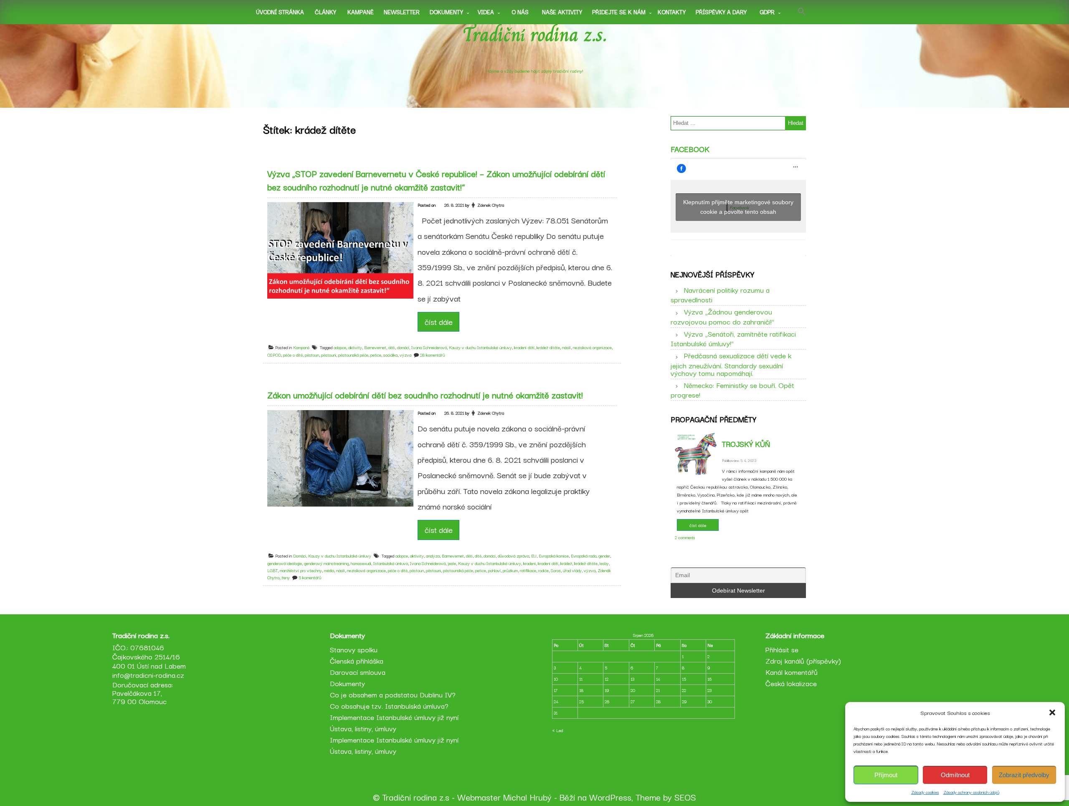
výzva (405, 354)
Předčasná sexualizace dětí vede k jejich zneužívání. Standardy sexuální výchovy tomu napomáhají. (731, 364)
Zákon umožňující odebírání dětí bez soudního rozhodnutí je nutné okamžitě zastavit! (425, 394)
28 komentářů (432, 354)
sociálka (390, 354)
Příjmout (885, 774)
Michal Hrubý (527, 796)
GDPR (767, 11)
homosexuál (361, 563)
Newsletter (402, 11)
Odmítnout (955, 774)
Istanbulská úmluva (390, 563)
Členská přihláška (356, 660)
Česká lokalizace (791, 683)
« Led (557, 730)
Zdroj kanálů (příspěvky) (803, 660)
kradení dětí (524, 347)
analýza (433, 555)
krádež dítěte (548, 347)
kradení (529, 563)
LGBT (272, 570)
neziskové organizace (592, 347)
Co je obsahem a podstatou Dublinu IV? (393, 694)
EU (534, 555)
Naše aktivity (562, 11)
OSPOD (274, 354)
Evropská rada (583, 555)
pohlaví (494, 570)
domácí (403, 347)
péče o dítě (293, 354)
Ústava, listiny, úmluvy (363, 728)
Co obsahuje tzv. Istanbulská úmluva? (389, 705)
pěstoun (312, 354)
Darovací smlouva (357, 671)
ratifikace (528, 570)
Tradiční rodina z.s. (535, 35)
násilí (566, 347)
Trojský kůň (746, 443)
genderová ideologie (284, 563)
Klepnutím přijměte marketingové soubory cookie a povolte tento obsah (738, 207)
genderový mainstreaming (326, 563)
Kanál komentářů (791, 671)
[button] (1052, 712)
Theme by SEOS (666, 796)
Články (325, 11)
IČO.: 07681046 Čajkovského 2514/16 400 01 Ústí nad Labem (149, 656)
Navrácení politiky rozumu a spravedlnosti (720, 294)
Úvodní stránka (280, 11)
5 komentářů (310, 577)
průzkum (510, 570)
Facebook (690, 149)
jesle (452, 563)
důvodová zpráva (513, 555)
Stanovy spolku (353, 649)
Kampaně (360, 11)
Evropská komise (554, 555)
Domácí (299, 555)
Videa (486, 11)
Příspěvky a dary (721, 11)
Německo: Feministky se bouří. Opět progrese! (732, 389)
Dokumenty (446, 11)
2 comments (685, 537)
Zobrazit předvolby (1024, 774)
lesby (604, 563)
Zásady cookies (925, 792)
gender (604, 555)
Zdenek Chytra (490, 204)
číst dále (439, 321)
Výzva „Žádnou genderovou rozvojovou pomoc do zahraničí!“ (722, 316)
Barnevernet (375, 347)
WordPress (610, 796)
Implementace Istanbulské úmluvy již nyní (394, 716)
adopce (340, 347)
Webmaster (479, 796)
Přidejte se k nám (619, 11)
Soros (556, 570)
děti (391, 347)
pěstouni (328, 354)
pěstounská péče (353, 354)
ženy (285, 577)
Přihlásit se (781, 649)
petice (375, 354)
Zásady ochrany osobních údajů (971, 792)
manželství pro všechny (301, 570)
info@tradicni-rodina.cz (148, 674)
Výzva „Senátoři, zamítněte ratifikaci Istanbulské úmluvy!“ (733, 338)
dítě (478, 555)
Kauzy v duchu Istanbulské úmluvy (480, 347)
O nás (520, 11)
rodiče (543, 570)
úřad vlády (572, 570)
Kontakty (672, 11)
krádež (566, 563)
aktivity (355, 347)
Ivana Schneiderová (429, 347)
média (329, 570)
